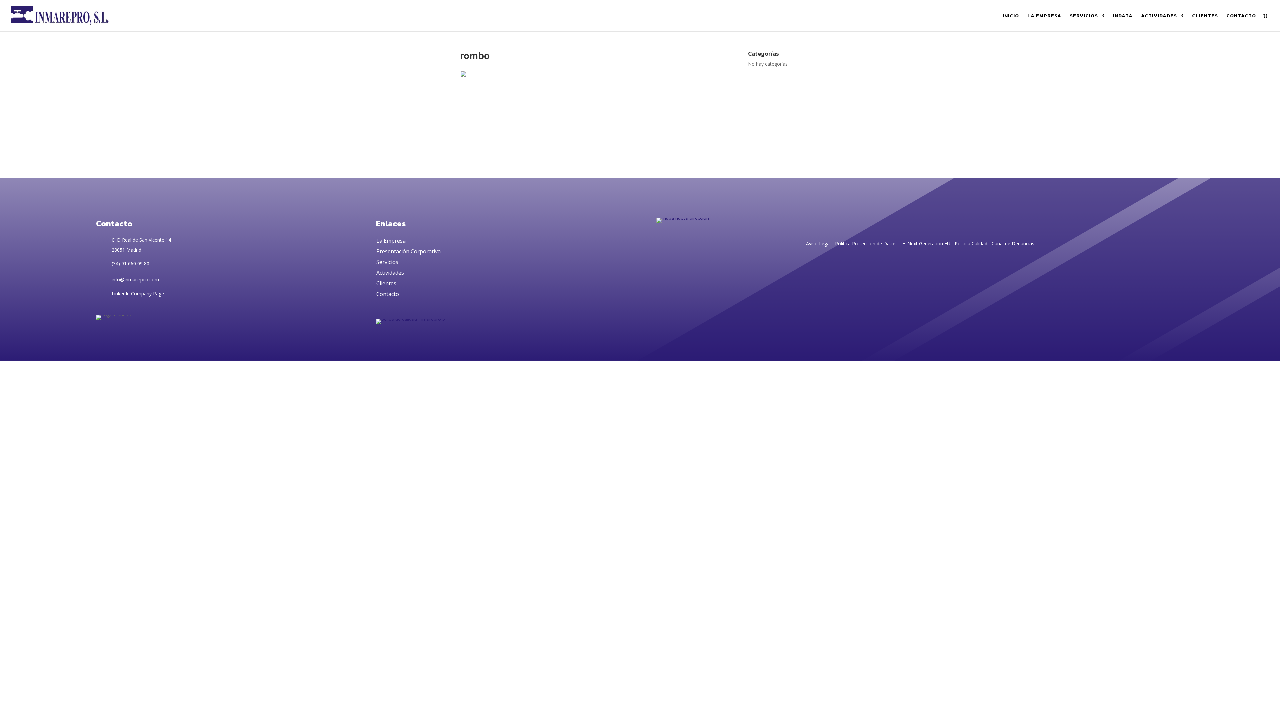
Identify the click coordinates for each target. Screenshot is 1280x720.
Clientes (386, 283)
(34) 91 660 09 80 (130, 263)
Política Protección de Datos (865, 243)
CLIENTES (1205, 16)
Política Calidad (971, 243)
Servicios (387, 262)
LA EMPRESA (1044, 16)
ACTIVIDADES (1159, 16)
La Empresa (391, 240)
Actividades (390, 272)
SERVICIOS (1084, 16)
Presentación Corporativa (408, 251)
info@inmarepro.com (135, 279)
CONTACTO (1241, 16)
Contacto (387, 294)
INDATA (1123, 16)
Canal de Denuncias (1013, 243)
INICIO (1011, 16)
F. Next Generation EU (926, 243)
